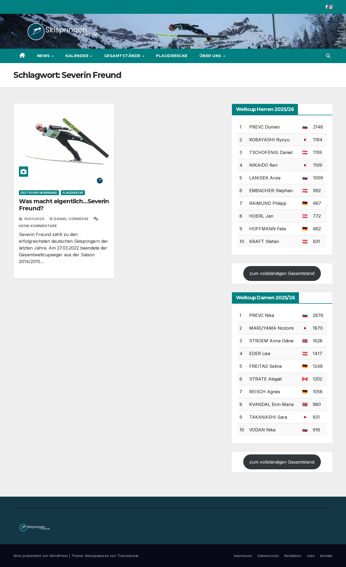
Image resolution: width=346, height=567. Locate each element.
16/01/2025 (35, 219)
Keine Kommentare (38, 226)
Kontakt (326, 555)
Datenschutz (268, 555)
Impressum (243, 555)
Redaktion (292, 555)
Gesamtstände (123, 55)
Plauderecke (172, 55)
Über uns (211, 55)
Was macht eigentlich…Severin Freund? (64, 205)
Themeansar (127, 555)
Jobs (311, 555)
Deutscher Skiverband (39, 192)
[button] (328, 55)
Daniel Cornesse (72, 219)
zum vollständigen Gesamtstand (281, 273)
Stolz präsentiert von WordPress (41, 555)
